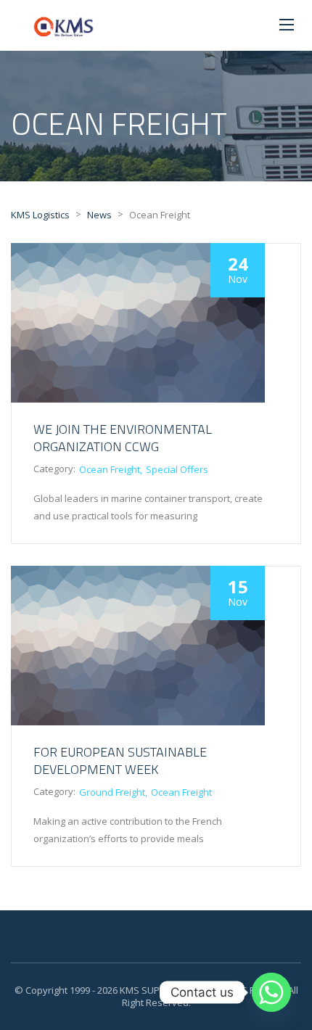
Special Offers (177, 469)
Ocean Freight (109, 469)
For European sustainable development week (120, 760)
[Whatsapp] (271, 992)
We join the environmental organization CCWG (122, 437)
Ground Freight (112, 792)
